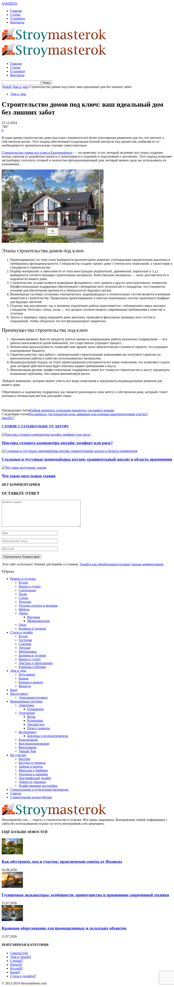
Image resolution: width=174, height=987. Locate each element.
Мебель (24, 609)
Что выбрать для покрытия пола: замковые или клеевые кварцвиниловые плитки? (88, 414)
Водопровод (27, 732)
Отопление (27, 713)
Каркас (24, 678)
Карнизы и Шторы (32, 667)
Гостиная (25, 640)
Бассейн (24, 759)
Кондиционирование (34, 743)
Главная (16, 11)
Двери (23, 613)
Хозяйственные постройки (38, 785)
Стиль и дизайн (21, 632)
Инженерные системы (26, 701)
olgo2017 (8, 418)
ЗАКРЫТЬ (9, 3)
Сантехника (27, 590)
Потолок (25, 601)
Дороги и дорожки (32, 782)
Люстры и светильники (36, 663)
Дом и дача (18, 94)
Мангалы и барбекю (33, 770)
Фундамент (27, 674)
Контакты (17, 22)
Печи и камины (38, 728)
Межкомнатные (38, 621)
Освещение (35, 709)
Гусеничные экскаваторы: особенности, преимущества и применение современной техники (85, 895)
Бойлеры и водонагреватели (47, 736)
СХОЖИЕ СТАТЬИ (17, 426)
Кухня (23, 636)
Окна (22, 624)
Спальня (25, 644)
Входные (33, 617)
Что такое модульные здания (28, 476)
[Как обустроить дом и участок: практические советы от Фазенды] (12, 853)
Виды (31, 716)
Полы (23, 594)
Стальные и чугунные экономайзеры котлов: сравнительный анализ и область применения (87, 459)
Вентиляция (27, 747)
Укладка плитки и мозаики (38, 605)
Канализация (28, 739)
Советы (15, 793)
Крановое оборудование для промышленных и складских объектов (64, 928)
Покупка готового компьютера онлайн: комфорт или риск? (57, 443)
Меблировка (28, 651)
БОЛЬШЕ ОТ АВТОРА (50, 426)
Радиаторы (35, 720)
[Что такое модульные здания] (24, 467)
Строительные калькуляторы (31, 797)
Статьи (15, 14)
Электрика (26, 705)
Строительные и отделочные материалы (39, 789)
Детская (24, 647)
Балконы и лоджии (32, 628)
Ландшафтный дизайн (35, 778)
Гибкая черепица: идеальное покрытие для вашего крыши (72, 410)
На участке (18, 755)
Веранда (25, 686)
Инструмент (19, 693)
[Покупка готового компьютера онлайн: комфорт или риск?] (46, 434)
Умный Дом (27, 751)
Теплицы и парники (33, 774)
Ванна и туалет (30, 586)
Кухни (23, 582)
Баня (13, 690)
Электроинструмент (33, 697)
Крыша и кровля (31, 682)
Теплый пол (36, 724)
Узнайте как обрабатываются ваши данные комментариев (121, 564)
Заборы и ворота (31, 766)
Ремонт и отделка (23, 578)
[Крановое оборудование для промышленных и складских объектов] (12, 920)
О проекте (17, 18)
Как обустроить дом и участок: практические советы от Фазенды (62, 861)
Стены (23, 598)
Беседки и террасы (32, 762)
